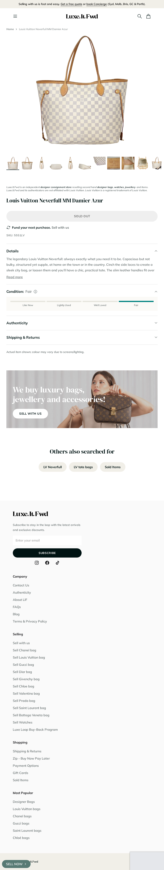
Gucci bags (21, 823)
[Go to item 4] (56, 163)
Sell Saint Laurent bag (29, 708)
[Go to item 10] (142, 163)
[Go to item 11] (156, 163)
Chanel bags (22, 816)
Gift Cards (20, 773)
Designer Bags (24, 802)
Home (10, 29)
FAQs (17, 607)
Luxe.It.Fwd (30, 861)
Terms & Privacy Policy (30, 621)
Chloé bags (21, 838)
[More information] (35, 292)
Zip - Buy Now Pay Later (31, 758)
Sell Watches (22, 722)
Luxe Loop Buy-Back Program (35, 730)
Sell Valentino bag (26, 693)
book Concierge (96, 4)
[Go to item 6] (84, 163)
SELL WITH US (30, 413)
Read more (14, 277)
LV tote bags (83, 467)
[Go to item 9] (128, 163)
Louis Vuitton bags (26, 809)
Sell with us (60, 227)
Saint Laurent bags (27, 831)
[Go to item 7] (99, 163)
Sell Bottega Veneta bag (31, 715)
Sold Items (113, 467)
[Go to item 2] (27, 163)
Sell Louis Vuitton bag (29, 657)
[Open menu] (15, 16)
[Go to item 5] (70, 163)
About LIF (20, 600)
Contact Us (21, 585)
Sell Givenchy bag (26, 679)
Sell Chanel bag (24, 650)
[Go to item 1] (12, 163)
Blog (16, 614)
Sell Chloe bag (23, 686)
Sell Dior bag (22, 672)
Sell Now (14, 864)
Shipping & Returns (27, 751)
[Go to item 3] (41, 163)
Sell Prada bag (24, 701)
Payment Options (26, 766)
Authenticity (22, 592)
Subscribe (47, 553)
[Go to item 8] (113, 163)
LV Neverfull (52, 467)
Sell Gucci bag (23, 665)
